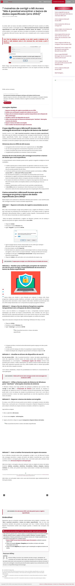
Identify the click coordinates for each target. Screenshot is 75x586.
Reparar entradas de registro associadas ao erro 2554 (21, 110)
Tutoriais (68, 1)
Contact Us (55, 584)
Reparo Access (47, 1)
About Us (41, 584)
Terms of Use (68, 584)
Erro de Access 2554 (8, 571)
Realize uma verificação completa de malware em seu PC (22, 112)
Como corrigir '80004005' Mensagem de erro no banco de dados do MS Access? (63, 56)
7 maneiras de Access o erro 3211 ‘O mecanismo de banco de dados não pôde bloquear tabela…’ (25, 578)
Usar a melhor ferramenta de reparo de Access (19, 124)
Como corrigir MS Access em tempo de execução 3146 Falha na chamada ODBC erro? (63, 14)
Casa (40, 1)
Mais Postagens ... (59, 73)
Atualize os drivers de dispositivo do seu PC (17, 117)
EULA (73, 584)
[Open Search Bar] (73, 1)
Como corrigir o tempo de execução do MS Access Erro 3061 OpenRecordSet (63, 62)
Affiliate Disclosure (48, 584)
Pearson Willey (8, 553)
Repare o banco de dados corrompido (16, 123)
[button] (4, 495)
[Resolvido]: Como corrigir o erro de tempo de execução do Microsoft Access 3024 (63, 49)
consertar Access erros (58, 1)
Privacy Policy (62, 584)
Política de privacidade (27, 475)
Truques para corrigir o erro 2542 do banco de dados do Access (29, 261)
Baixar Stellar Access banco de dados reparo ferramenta (21, 540)
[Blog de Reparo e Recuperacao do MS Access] (7, 1)
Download (7, 102)
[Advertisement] (25, 22)
